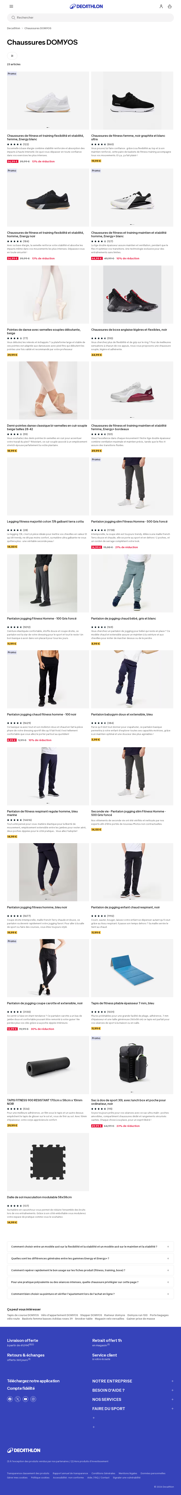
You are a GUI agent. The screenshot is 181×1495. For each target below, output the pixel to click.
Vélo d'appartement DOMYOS (59, 1315)
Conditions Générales (103, 1473)
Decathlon (13, 28)
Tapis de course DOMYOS (23, 1315)
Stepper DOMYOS (91, 1315)
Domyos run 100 (137, 1315)
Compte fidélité (21, 1388)
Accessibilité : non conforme (68, 1478)
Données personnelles (153, 1473)
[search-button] (13, 18)
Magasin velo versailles (109, 1318)
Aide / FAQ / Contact (98, 1478)
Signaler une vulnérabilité (127, 1478)
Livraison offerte (22, 1342)
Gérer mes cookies (17, 1478)
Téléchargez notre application (33, 1381)
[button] (47, 127)
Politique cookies (40, 1478)
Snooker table (84, 1318)
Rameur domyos (114, 1315)
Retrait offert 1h (107, 1342)
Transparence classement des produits (28, 1473)
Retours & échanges (25, 1357)
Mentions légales (128, 1473)
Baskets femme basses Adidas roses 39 (47, 1318)
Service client (104, 1357)
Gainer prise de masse (141, 1318)
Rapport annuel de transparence (70, 1473)
